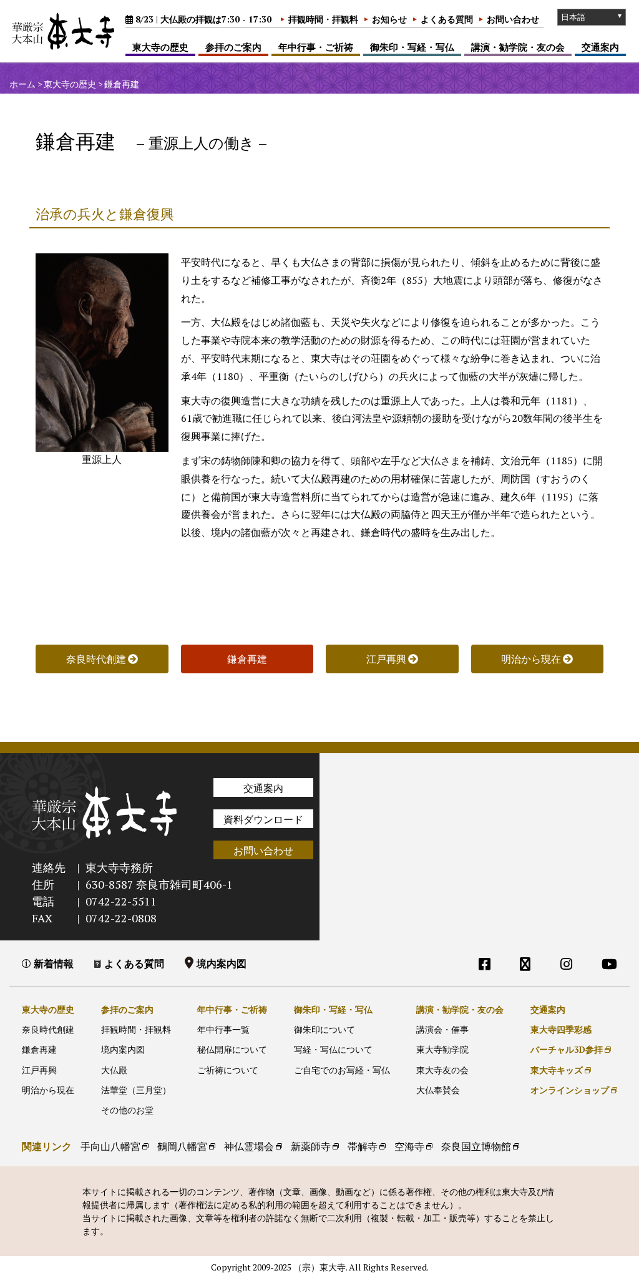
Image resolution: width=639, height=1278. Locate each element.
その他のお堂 (127, 1110)
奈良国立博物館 (476, 1146)
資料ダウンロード (263, 819)
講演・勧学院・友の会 (518, 47)
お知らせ (389, 19)
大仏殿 (114, 1070)
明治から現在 (48, 1090)
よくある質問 (447, 19)
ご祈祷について (227, 1070)
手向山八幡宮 (110, 1146)
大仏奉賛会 (438, 1090)
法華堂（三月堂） (136, 1090)
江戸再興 (39, 1070)
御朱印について (324, 1029)
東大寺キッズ (556, 1070)
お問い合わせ (513, 19)
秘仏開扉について (232, 1049)
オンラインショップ (569, 1090)
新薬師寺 (311, 1146)
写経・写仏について (333, 1049)
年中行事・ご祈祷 (315, 47)
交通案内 (600, 47)
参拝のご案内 (233, 47)
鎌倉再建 (39, 1049)
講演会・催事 (442, 1029)
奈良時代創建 (48, 1029)
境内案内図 (221, 963)
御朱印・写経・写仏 (412, 47)
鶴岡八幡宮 (182, 1146)
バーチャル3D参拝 (566, 1049)
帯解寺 (363, 1146)
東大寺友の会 (442, 1070)
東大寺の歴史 (160, 47)
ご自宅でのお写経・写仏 (342, 1070)
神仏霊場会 (249, 1146)
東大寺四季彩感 (561, 1029)
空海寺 (409, 1146)
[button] (247, 659)
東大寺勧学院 (442, 1049)
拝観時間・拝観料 (323, 19)
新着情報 (54, 963)
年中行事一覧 (223, 1029)
